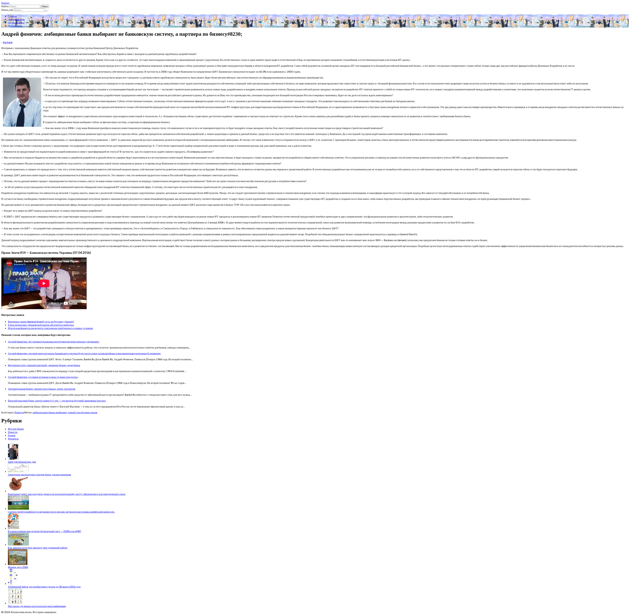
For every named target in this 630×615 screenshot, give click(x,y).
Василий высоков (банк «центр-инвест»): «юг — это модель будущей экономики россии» (57, 400)
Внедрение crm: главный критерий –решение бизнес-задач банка (44, 365)
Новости (19, 412)
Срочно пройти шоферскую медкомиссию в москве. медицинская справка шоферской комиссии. (61, 511)
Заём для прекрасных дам (22, 461)
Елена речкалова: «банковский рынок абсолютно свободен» (41, 324)
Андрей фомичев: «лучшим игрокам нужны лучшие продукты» (43, 376)
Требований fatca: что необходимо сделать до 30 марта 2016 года (44, 586)
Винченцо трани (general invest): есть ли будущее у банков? (41, 321)
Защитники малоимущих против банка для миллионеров (39, 474)
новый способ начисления (82, 412)
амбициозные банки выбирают (50, 412)
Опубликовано (16, 22)
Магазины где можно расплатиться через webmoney (37, 606)
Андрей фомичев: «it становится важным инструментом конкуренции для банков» (53, 341)
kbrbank (8, 42)
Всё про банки (16, 428)
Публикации (15, 25)
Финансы (13, 438)
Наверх (5, 2)
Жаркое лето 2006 (18, 567)
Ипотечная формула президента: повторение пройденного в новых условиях (50, 328)
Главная (12, 16)
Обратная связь (16, 19)
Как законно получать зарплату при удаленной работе (37, 547)
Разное (11, 435)
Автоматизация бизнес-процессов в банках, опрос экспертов (41, 388)
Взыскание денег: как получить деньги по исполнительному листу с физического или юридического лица (66, 494)
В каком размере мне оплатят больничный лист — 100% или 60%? (44, 531)
